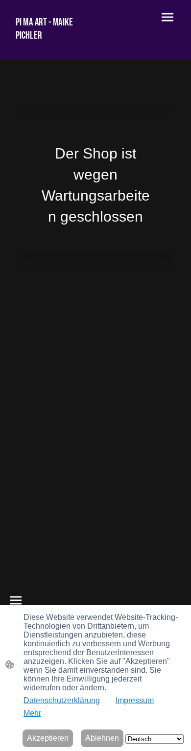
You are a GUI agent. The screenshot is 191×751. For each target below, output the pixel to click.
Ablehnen (102, 738)
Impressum (135, 700)
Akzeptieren (48, 738)
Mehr (32, 713)
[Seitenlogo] (52, 46)
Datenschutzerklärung (62, 700)
